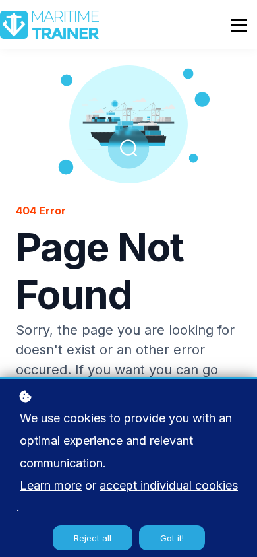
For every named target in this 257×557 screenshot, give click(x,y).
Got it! (172, 538)
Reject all (92, 538)
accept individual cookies (169, 485)
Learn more (51, 485)
